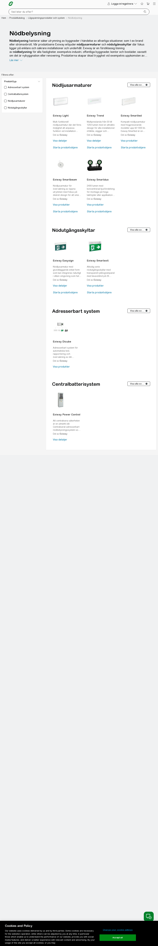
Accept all (117, 937)
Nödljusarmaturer (72, 85)
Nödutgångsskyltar (73, 230)
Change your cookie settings (118, 930)
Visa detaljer (60, 140)
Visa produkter (129, 140)
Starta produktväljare (65, 147)
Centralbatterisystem (76, 384)
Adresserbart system (76, 311)
